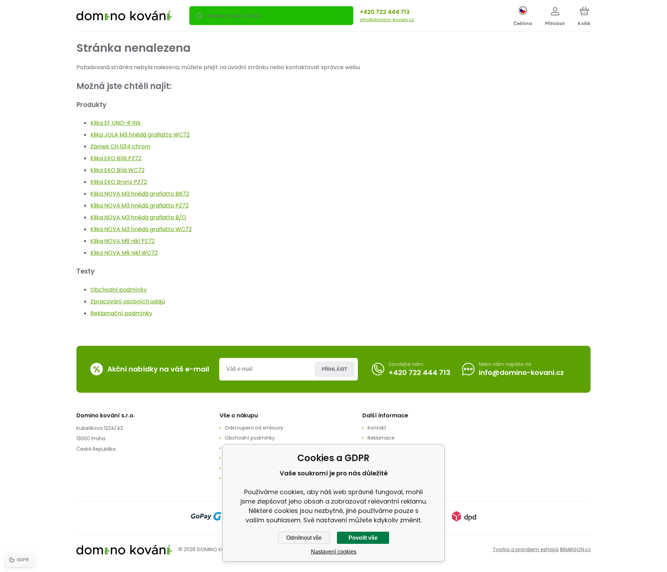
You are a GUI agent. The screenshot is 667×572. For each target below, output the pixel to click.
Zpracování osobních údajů (127, 301)
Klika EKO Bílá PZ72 (115, 158)
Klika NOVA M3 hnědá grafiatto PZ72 (139, 206)
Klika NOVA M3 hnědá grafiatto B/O (138, 217)
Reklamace (381, 437)
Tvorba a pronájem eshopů (526, 549)
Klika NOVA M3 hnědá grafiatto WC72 (141, 229)
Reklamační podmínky (121, 313)
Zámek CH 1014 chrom (120, 146)
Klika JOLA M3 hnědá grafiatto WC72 (140, 135)
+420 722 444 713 (385, 12)
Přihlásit (334, 369)
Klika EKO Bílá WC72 (117, 170)
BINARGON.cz (575, 549)
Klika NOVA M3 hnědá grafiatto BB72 (139, 194)
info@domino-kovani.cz (387, 19)
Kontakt (377, 427)
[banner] (124, 16)
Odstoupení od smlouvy (254, 427)
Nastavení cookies (333, 552)
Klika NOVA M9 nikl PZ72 (122, 241)
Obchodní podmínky (118, 290)
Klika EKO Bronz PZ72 (118, 182)
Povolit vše (363, 538)
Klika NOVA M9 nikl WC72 (124, 253)
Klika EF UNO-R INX (115, 123)
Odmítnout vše (304, 538)
